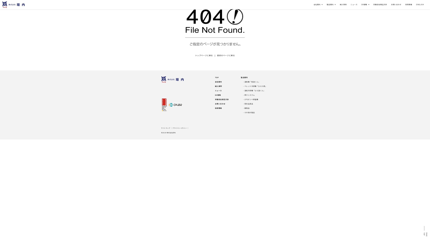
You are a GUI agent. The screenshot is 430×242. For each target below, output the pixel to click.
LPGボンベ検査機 (251, 99)
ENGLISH (420, 4)
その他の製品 (249, 112)
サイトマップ (165, 128)
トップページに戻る (204, 55)
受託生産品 (248, 104)
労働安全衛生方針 (380, 4)
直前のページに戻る (226, 55)
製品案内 (330, 4)
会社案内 (317, 4)
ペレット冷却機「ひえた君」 (255, 86)
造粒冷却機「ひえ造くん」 (254, 90)
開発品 (247, 108)
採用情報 (408, 4)
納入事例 (343, 4)
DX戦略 (364, 4)
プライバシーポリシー (179, 128)
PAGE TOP (425, 235)
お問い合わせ (396, 4)
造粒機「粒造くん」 (252, 82)
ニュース (354, 4)
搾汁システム (249, 95)
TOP (217, 77)
